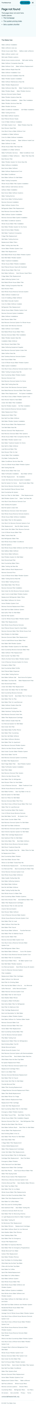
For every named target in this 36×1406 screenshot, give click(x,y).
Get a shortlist (25, 2)
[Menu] (32, 2)
